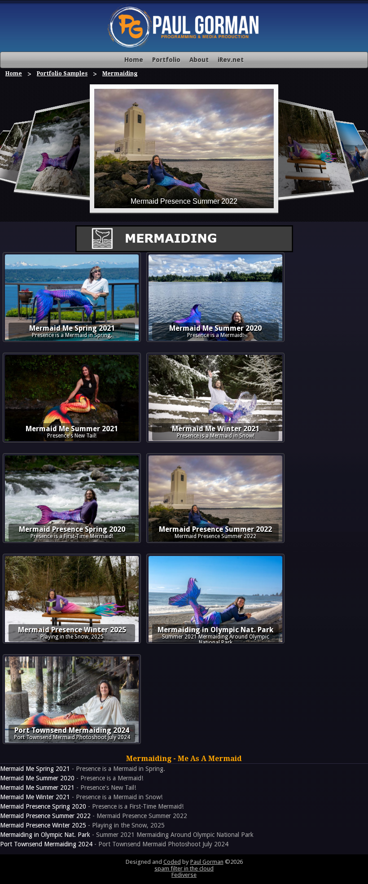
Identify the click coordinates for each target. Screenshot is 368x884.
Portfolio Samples (62, 73)
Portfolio (166, 59)
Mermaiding (119, 73)
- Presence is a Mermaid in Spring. (82, 768)
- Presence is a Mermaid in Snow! (81, 797)
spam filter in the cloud (184, 868)
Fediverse (184, 874)
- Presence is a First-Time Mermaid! (92, 806)
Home (133, 59)
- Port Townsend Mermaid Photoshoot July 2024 (114, 844)
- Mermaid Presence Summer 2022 (93, 815)
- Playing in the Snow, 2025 (82, 825)
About (199, 59)
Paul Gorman (206, 861)
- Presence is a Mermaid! (71, 778)
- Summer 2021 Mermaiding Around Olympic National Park (127, 834)
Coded (172, 861)
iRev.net (231, 59)
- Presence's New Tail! (68, 787)
